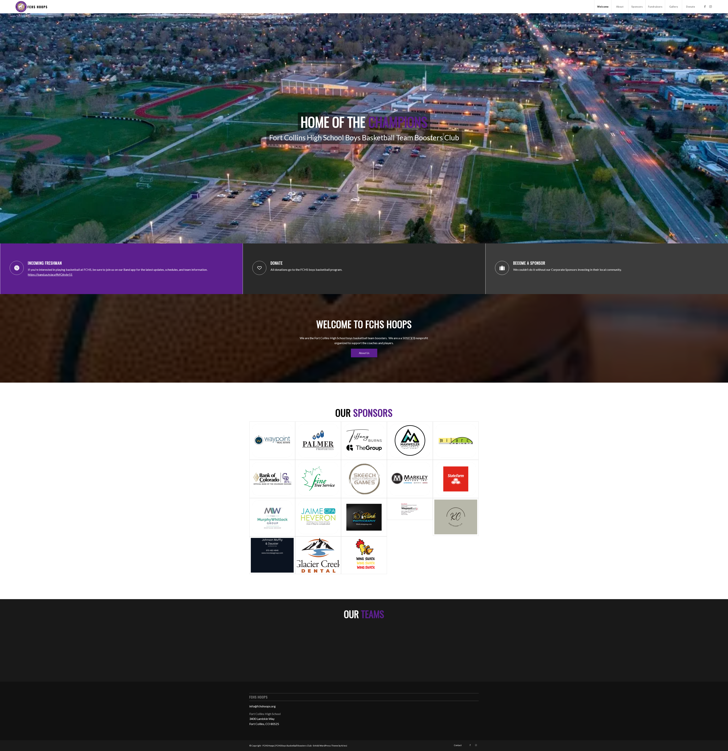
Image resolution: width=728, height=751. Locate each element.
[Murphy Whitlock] (272, 517)
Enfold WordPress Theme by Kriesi (330, 745)
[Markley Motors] (410, 479)
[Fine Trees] (318, 479)
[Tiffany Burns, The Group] (364, 440)
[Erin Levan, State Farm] (456, 479)
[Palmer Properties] (318, 440)
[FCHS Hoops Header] (31, 6)
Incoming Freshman (45, 263)
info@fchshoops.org (262, 706)
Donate (277, 263)
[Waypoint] (272, 440)
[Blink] (364, 517)
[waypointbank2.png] (410, 517)
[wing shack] (364, 555)
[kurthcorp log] (456, 517)
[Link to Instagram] (710, 6)
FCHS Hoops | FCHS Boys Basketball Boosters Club (287, 745)
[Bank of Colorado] (272, 479)
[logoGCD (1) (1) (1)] (318, 555)
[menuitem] (602, 6)
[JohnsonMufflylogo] (272, 555)
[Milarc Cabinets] (456, 440)
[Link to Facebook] (705, 6)
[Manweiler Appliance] (410, 440)
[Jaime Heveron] (318, 517)
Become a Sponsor (529, 263)
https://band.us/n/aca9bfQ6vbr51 (50, 274)
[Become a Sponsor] (502, 268)
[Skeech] (364, 479)
